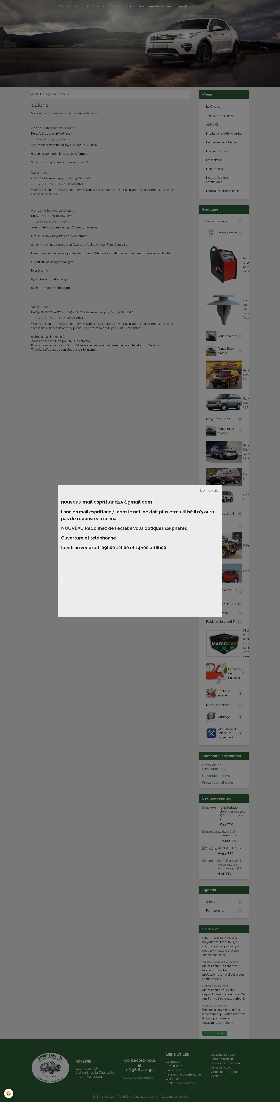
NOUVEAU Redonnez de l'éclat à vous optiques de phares (124, 528)
